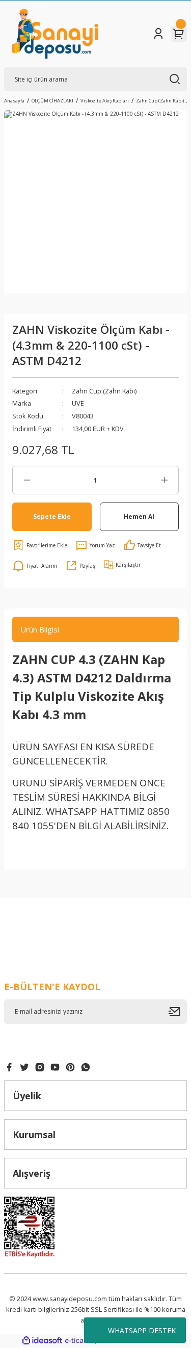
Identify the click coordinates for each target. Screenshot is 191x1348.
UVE (78, 403)
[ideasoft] (42, 1340)
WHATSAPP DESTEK (142, 1330)
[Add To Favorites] (39, 545)
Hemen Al (139, 516)
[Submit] (178, 1011)
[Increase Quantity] (164, 480)
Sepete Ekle (52, 516)
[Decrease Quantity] (27, 480)
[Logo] (55, 34)
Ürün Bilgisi (39, 629)
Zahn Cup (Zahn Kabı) (104, 390)
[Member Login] (158, 33)
